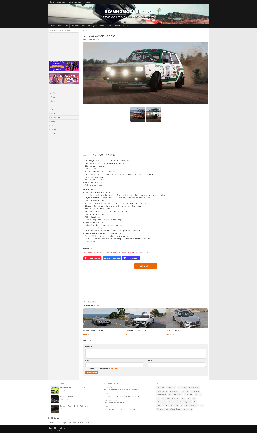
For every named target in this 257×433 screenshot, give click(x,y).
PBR (195, 402)
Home (52, 2)
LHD (194, 398)
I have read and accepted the (103, 369)
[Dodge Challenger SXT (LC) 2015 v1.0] (55, 390)
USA (186, 405)
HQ (163, 398)
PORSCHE (160, 405)
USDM (192, 405)
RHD (167, 405)
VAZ (202, 405)
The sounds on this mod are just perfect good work (122, 409)
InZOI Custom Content (56, 423)
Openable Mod (173, 402)
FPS (170, 395)
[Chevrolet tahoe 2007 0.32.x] (145, 318)
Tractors (117, 26)
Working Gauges (175, 409)
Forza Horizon (161, 395)
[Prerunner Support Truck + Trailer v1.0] (55, 409)
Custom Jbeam (194, 388)
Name (87, 360)
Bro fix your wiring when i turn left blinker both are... (122, 390)
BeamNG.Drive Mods (55, 428)
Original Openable (185, 402)
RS (172, 405)
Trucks (125, 26)
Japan (183, 398)
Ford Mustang (195, 391)
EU (187, 391)
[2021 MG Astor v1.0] (187, 318)
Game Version (177, 395)
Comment (88, 347)
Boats (53, 26)
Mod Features (161, 402)
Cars (66, 26)
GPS (196, 395)
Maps (83, 26)
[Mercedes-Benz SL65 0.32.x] (104, 318)
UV (197, 405)
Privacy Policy (113, 369)
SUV (176, 405)
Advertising (52, 430)
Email (150, 360)
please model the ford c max (114, 403)
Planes (109, 26)
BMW (185, 388)
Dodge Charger (174, 391)
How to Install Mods (74, 2)
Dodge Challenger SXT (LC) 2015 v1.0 (73, 387)
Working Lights (187, 409)
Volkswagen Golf (162, 409)
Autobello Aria (91, 301)
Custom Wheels (162, 391)
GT (200, 395)
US (181, 405)
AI (158, 388)
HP (158, 398)
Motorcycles (92, 26)
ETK (183, 391)
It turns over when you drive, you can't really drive (122, 396)
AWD (179, 388)
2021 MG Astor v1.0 (173, 331)
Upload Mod (61, 2)
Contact (59, 430)
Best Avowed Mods (72, 423)
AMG (162, 388)
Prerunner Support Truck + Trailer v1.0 (74, 406)
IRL (178, 398)
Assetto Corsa (171, 388)
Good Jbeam (188, 395)
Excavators (75, 26)
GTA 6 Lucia (84, 423)
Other (102, 26)
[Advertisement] (145, 138)
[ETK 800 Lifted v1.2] (55, 399)
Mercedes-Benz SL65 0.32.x (93, 331)
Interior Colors (170, 398)
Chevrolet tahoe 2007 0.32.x (135, 331)
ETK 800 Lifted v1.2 (67, 397)
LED (189, 398)
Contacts (88, 2)
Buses (60, 26)
